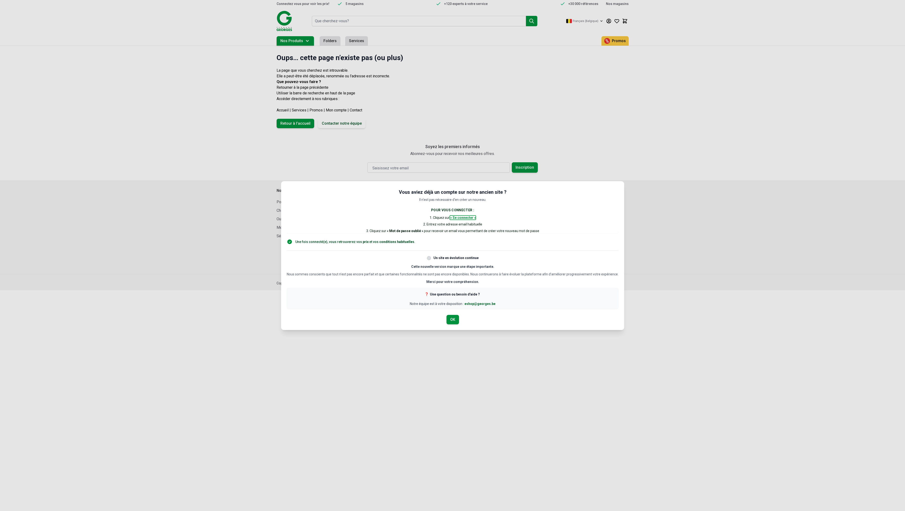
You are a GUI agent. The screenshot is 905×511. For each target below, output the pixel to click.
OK (452, 319)
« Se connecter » (463, 218)
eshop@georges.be (479, 304)
